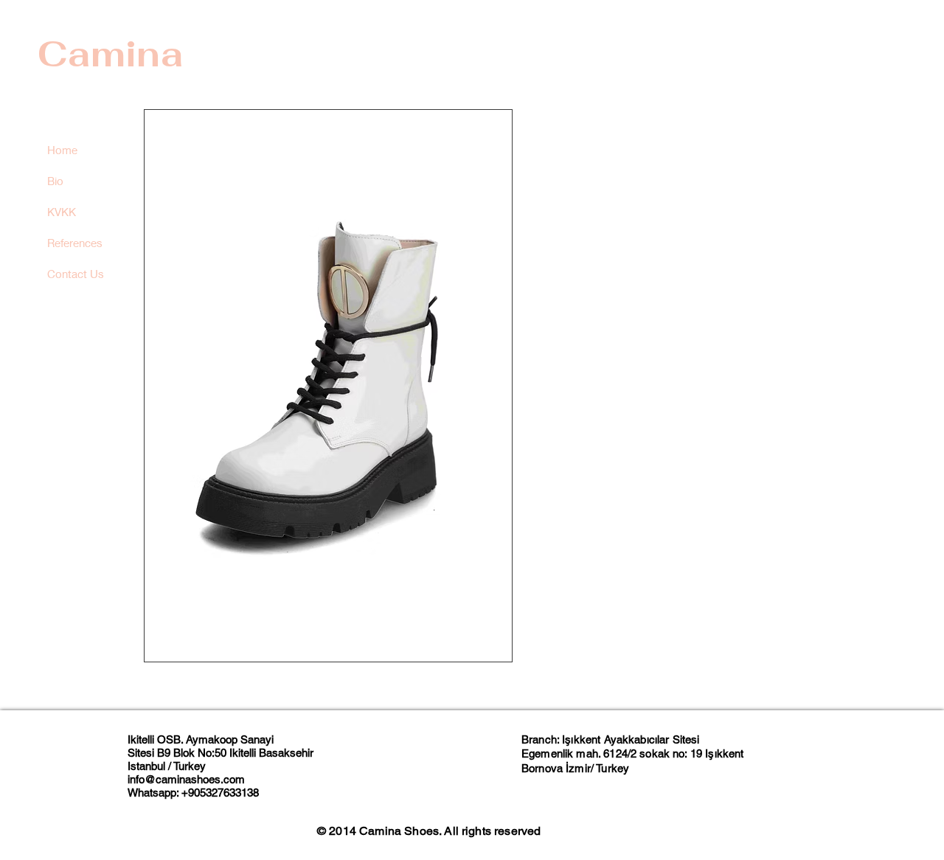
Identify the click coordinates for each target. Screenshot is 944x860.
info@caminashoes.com (186, 779)
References (75, 242)
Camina (110, 54)
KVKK (61, 211)
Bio (55, 180)
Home (62, 149)
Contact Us (75, 273)
